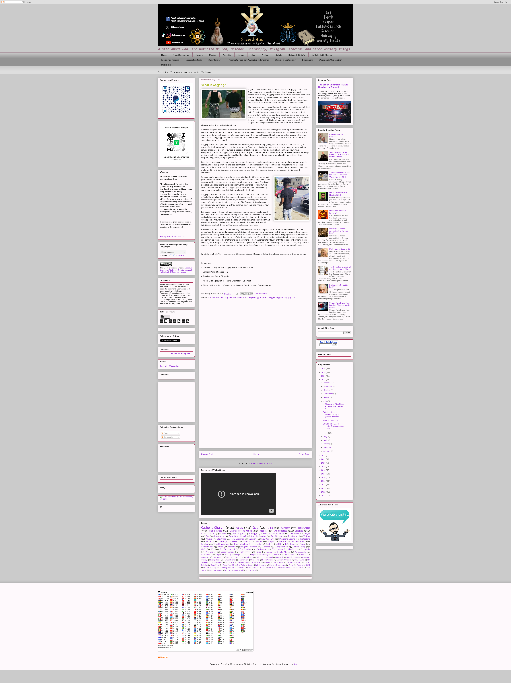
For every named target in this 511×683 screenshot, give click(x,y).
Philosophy (219, 536)
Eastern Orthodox (284, 560)
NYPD (278, 544)
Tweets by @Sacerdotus (170, 366)
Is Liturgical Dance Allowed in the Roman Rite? (338, 231)
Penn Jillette (271, 568)
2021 (323, 459)
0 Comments (261, 294)
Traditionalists (277, 536)
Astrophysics (207, 547)
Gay (207, 536)
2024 (323, 376)
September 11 (288, 555)
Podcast (279, 557)
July (325, 401)
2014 (323, 485)
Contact (212, 54)
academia (302, 555)
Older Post (304, 454)
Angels (218, 555)
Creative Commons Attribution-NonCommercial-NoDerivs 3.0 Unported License (176, 270)
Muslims (276, 555)
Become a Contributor (285, 59)
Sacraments (206, 555)
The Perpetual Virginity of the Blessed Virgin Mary (340, 268)
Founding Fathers (227, 568)
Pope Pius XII (228, 565)
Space (302, 544)
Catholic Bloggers (294, 563)
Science (299, 531)
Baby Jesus (278, 563)
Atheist (263, 531)
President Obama (287, 539)
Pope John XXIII (303, 565)
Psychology (254, 298)
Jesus (239, 527)
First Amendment (227, 549)
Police (258, 552)
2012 (323, 492)
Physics (209, 539)
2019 (323, 466)
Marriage (292, 549)
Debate (278, 54)
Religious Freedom (248, 547)
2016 (323, 477)
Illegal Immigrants (221, 544)
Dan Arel (241, 568)
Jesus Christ (303, 528)
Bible (270, 528)
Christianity (207, 534)
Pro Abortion (245, 549)
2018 (323, 470)
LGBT (223, 534)
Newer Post (207, 454)
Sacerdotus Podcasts (170, 59)
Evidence (249, 557)
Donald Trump (299, 547)
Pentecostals (300, 552)
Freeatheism (252, 568)
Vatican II (210, 542)
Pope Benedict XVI (237, 536)
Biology (223, 542)
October (327, 390)
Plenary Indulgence (277, 565)
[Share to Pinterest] (251, 293)
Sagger (272, 298)
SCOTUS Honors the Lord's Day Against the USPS (333, 426)
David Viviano (267, 560)
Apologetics (280, 531)
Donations (215, 565)
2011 (323, 495)
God (255, 527)
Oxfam (261, 568)
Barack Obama (293, 557)
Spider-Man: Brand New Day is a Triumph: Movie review (339, 305)
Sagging (287, 298)
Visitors (265, 54)
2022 (323, 456)
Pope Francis (215, 531)
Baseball (205, 544)
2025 (323, 372)
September (328, 394)
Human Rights (230, 560)
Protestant (305, 539)
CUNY (245, 555)
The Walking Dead (244, 565)
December (328, 383)
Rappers (264, 298)
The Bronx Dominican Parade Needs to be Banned (333, 85)
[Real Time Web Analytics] (163, 658)
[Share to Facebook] (249, 293)
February (328, 447)
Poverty (228, 555)
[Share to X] (246, 293)
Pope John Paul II (242, 544)
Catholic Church (212, 527)
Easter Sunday (227, 552)
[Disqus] (255, 338)
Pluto (291, 565)
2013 (323, 488)
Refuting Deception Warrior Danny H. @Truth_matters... (331, 414)
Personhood (268, 557)
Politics (247, 542)
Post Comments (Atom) (261, 464)
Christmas (221, 539)
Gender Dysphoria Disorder (249, 563)
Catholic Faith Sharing (322, 54)
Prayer (307, 534)
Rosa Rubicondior (258, 536)
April (326, 440)
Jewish (220, 547)
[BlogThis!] (244, 293)
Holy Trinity (245, 552)
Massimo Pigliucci (233, 557)
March (326, 444)
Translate (180, 255)
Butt (210, 298)
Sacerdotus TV (215, 59)
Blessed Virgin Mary (274, 534)
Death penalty (210, 568)
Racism (282, 542)
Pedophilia (305, 549)
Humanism (243, 560)
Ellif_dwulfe (299, 560)
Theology (238, 534)
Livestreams (307, 59)
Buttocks (216, 298)
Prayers (199, 54)
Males (239, 298)
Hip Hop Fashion (228, 298)
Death (268, 544)
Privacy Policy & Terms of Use (172, 236)
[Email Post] (237, 294)
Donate (241, 54)
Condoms (255, 560)
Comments (168, 437)
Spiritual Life (217, 563)
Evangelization (281, 547)
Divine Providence (216, 570)
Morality (232, 547)
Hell (257, 557)
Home (163, 54)
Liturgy (253, 534)
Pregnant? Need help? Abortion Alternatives (249, 59)
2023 (323, 380)
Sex (294, 298)
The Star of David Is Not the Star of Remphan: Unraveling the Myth (339, 174)
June (326, 433)
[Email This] (241, 293)
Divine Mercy (277, 549)
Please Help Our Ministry (330, 59)
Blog (237, 555)
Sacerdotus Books (194, 59)
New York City (267, 539)
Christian (252, 539)
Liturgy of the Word (241, 531)
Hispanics (205, 557)
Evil (212, 549)
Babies (267, 563)
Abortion (295, 534)
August (327, 397)
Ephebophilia (260, 565)
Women (259, 542)
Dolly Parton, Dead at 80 (339, 249)
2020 (323, 463)
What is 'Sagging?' (331, 420)
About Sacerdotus (181, 54)
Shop (253, 54)
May (326, 437)
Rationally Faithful (296, 54)
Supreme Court (298, 542)
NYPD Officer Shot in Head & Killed (338, 194)
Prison (245, 298)
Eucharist (266, 547)
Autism (269, 552)
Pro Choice (211, 552)
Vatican (306, 536)
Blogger (297, 664)
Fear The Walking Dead (234, 570)
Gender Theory (283, 552)
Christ (203, 549)
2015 (323, 481)
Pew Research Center (287, 568)
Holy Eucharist (237, 539)
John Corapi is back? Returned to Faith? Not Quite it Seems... (339, 154)
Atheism (285, 528)
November (328, 386)
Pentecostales (250, 570)
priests (258, 544)
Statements (166, 64)
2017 (323, 474)
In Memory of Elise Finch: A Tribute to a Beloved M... (333, 406)
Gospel (271, 542)
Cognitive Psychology (260, 555)
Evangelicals (215, 560)
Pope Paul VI (218, 557)
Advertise (227, 54)
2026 (323, 369)
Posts (165, 433)
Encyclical (230, 563)
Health (235, 542)
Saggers (279, 298)
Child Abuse (261, 549)
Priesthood (290, 544)
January (327, 451)
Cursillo (301, 568)
